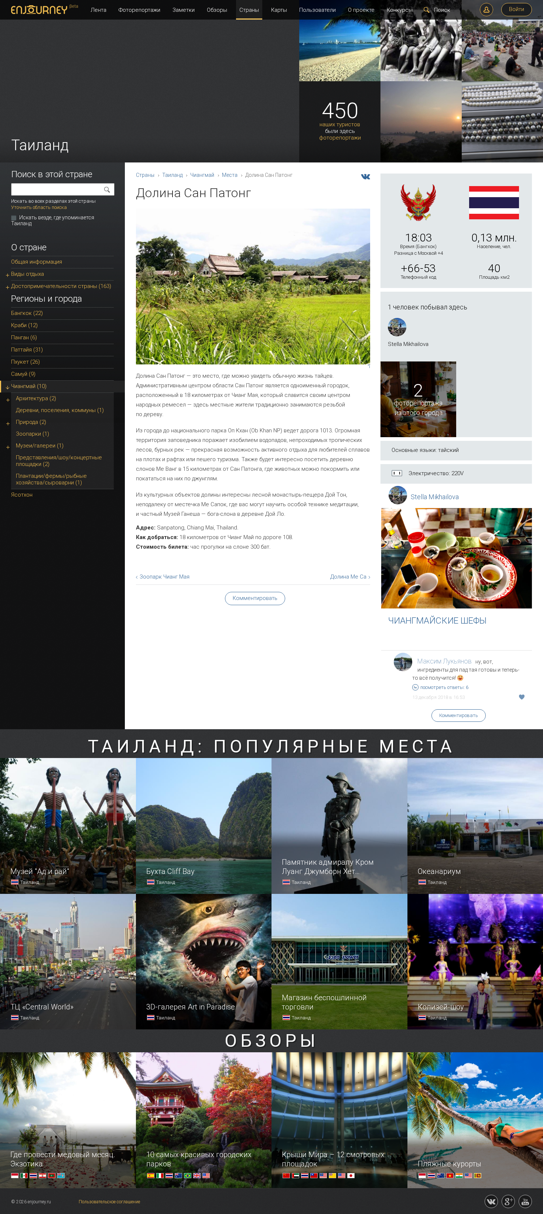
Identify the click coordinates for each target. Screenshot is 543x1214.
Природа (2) (31, 422)
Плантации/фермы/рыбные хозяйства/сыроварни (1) (51, 479)
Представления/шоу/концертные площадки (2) (59, 460)
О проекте (361, 10)
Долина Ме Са (348, 576)
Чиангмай (202, 175)
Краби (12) (24, 325)
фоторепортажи (340, 138)
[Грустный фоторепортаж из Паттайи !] (502, 79)
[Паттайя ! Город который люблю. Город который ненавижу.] (339, 79)
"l (369, 366)
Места (230, 175)
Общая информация (36, 261)
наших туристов (340, 124)
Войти (516, 9)
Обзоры (217, 10)
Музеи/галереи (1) (40, 445)
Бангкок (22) (27, 313)
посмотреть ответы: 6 (444, 687)
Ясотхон (22, 494)
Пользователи (317, 10)
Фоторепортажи (139, 10)
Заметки (184, 10)
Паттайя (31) (27, 349)
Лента (98, 10)
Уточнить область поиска (39, 207)
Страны (249, 10)
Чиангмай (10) (29, 386)
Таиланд (172, 175)
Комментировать (458, 715)
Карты (279, 10)
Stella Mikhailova (435, 497)
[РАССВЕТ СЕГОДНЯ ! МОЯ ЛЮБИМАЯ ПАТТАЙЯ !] (421, 161)
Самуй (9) (23, 374)
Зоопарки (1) (32, 434)
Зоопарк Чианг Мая (164, 576)
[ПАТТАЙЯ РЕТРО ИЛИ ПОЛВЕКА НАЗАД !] (421, 79)
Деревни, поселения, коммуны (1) (60, 410)
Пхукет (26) (25, 362)
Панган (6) (24, 337)
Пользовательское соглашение (109, 1201)
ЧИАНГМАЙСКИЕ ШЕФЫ (437, 620)
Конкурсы (400, 10)
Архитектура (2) (36, 398)
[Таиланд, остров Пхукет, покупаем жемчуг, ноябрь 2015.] (502, 161)
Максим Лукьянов (444, 661)
